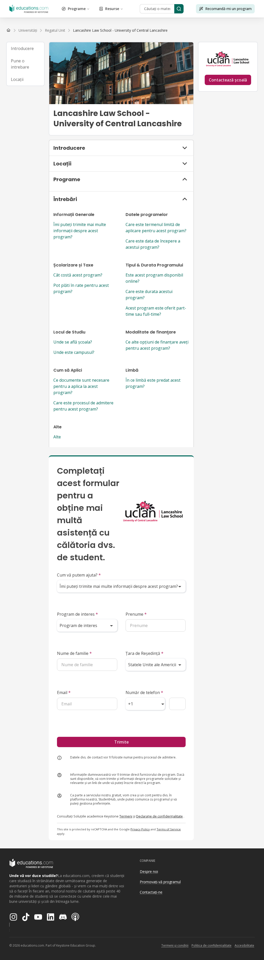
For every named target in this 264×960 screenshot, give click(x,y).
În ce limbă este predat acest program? (153, 383)
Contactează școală (228, 80)
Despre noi (149, 871)
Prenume (136, 614)
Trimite (121, 742)
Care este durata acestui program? (149, 294)
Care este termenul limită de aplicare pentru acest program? (156, 227)
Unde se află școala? (72, 342)
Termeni (125, 816)
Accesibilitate (244, 945)
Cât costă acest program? (77, 275)
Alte (57, 437)
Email (64, 692)
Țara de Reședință (144, 653)
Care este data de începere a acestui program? (153, 244)
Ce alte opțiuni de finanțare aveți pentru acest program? (157, 345)
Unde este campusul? (73, 352)
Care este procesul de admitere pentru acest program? (83, 406)
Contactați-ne (151, 892)
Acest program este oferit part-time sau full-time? (156, 311)
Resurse (112, 8)
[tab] (25, 48)
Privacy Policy (140, 829)
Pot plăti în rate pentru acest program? (81, 288)
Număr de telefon (144, 692)
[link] (120, 30)
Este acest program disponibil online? (154, 278)
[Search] (179, 8)
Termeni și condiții (174, 945)
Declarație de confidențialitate (159, 816)
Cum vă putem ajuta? (79, 575)
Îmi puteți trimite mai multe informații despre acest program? (79, 231)
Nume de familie (74, 653)
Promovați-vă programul (160, 881)
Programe (77, 8)
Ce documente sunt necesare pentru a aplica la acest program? (81, 386)
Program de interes (77, 614)
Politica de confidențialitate (212, 945)
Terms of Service (168, 829)
